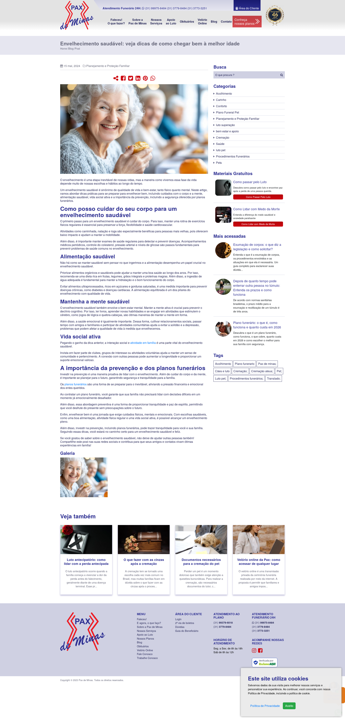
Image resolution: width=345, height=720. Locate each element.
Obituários (187, 21)
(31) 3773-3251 (197, 8)
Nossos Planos (145, 638)
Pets (219, 163)
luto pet (220, 150)
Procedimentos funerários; (246, 378)
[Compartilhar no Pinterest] (145, 78)
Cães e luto (222, 371)
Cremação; (240, 371)
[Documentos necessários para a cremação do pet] (201, 559)
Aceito (289, 706)
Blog (214, 21)
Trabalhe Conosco (147, 658)
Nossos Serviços (156, 21)
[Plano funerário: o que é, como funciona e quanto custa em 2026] (249, 333)
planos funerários (76, 384)
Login (178, 619)
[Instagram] (254, 650)
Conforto (221, 106)
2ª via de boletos (184, 623)
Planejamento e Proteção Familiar (108, 66)
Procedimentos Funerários (233, 156)
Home (63, 48)
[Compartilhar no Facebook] (123, 78)
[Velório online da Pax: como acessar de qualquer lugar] (259, 559)
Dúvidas (179, 627)
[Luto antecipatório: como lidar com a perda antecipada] (86, 559)
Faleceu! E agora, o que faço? (149, 621)
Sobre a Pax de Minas (137, 21)
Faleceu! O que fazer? (116, 21)
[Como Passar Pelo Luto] (249, 189)
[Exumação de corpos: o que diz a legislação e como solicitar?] (249, 256)
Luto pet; (220, 378)
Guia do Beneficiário (186, 631)
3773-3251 (261, 630)
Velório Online (202, 21)
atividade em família (143, 343)
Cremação (222, 137)
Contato (226, 21)
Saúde (220, 144)
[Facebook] (260, 650)
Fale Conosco (145, 654)
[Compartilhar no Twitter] (130, 78)
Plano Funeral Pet (227, 112)
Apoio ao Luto (171, 21)
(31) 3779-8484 (177, 8)
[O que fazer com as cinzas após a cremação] (144, 559)
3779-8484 (222, 626)
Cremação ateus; (262, 371)
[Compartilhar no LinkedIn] (137, 78)
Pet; (279, 371)
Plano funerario (244, 364)
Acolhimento (224, 93)
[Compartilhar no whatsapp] (152, 78)
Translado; (273, 378)
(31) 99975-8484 (155, 8)
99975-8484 (264, 622)
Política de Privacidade (265, 706)
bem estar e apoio (227, 131)
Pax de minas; (267, 364)
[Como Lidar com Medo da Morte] (249, 216)
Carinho (221, 100)
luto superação (225, 125)
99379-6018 (223, 622)
